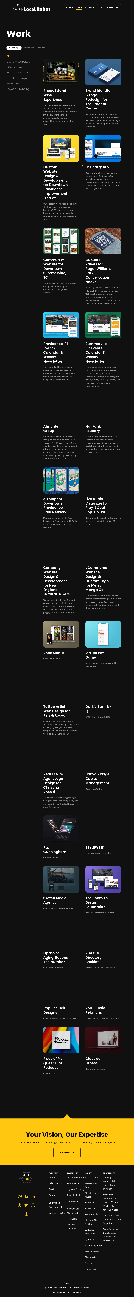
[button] (14, 48)
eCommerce (14, 67)
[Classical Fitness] (103, 1049)
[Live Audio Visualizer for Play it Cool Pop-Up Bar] (103, 496)
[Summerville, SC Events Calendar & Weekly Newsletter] (103, 350)
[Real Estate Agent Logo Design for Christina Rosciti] (61, 775)
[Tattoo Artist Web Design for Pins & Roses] (61, 705)
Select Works (55, 1183)
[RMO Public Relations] (103, 998)
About (52, 1177)
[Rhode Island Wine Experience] (61, 92)
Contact (53, 1195)
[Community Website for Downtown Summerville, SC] (61, 261)
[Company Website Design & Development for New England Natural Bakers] (61, 575)
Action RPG (90, 1202)
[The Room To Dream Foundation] (103, 890)
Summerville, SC (57, 1213)
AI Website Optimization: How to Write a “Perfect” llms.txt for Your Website (111, 1202)
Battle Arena (91, 1208)
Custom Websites (18, 62)
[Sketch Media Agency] (61, 888)
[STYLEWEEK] (103, 835)
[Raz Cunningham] (61, 837)
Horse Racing (91, 1269)
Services (53, 1189)
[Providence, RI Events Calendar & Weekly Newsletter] (61, 347)
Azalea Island (91, 1177)
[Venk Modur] (61, 641)
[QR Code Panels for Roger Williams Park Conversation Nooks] (103, 266)
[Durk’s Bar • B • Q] (103, 697)
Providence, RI (56, 1207)
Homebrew (13, 83)
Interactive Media (18, 73)
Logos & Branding (18, 89)
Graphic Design (16, 78)
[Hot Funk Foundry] (103, 424)
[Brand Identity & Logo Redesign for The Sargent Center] (103, 94)
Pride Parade (91, 1214)
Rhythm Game (92, 1257)
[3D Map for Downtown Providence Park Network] (61, 498)
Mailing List (72, 1213)
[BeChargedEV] (103, 162)
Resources (72, 1218)
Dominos (89, 1263)
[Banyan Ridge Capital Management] (103, 766)
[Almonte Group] (61, 427)
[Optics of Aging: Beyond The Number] (61, 945)
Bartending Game (93, 1245)
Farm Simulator (92, 1251)
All (7, 56)
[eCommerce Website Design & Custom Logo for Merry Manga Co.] (103, 573)
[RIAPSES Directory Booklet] (103, 945)
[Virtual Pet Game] (103, 644)
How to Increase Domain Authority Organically (112, 1219)
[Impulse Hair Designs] (61, 998)
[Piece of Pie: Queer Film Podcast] (61, 1051)
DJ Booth (89, 1239)
